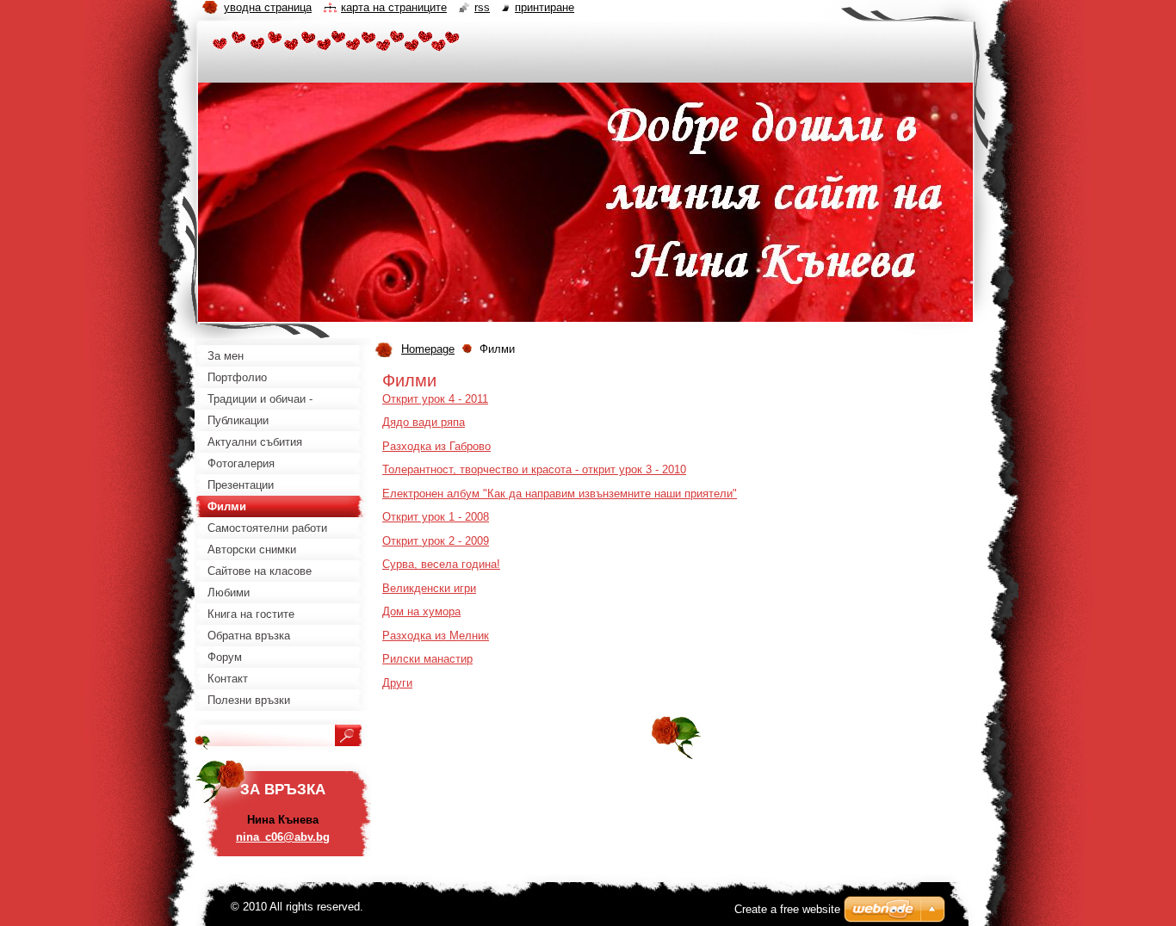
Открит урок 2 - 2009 (435, 540)
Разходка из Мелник (435, 635)
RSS (482, 7)
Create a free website (787, 909)
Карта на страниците (394, 7)
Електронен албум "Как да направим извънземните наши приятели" (559, 493)
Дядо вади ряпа (423, 422)
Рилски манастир (427, 658)
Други (397, 682)
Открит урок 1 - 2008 (435, 516)
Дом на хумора (421, 611)
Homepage (428, 349)
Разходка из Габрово (436, 446)
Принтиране (544, 7)
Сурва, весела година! (441, 564)
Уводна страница (268, 7)
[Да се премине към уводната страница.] (336, 43)
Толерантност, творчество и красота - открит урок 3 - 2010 (534, 469)
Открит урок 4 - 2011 (435, 398)
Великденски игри (429, 588)
